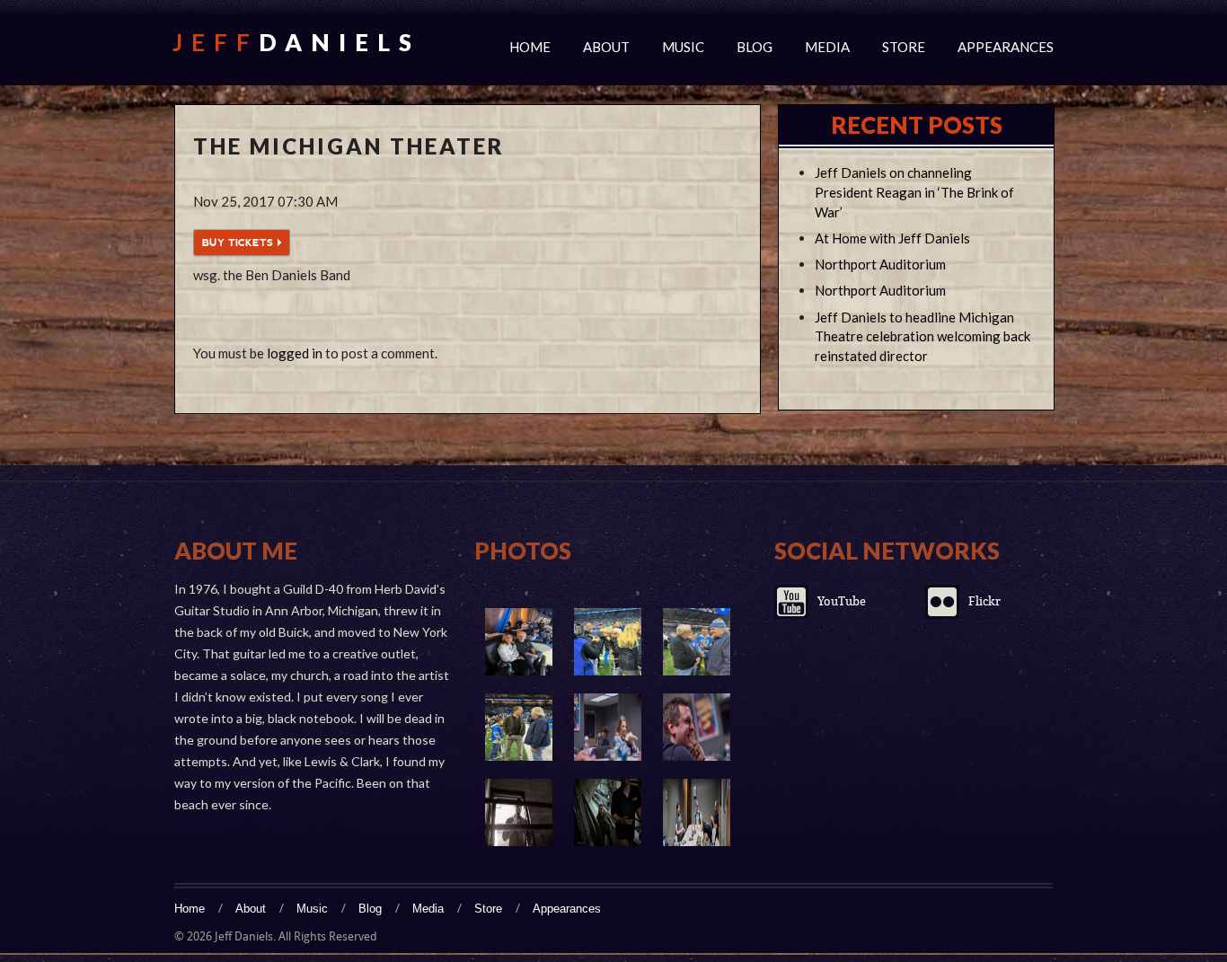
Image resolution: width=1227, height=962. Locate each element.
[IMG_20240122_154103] (519, 727)
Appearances (1006, 47)
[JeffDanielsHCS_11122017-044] (697, 812)
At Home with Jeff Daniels (892, 238)
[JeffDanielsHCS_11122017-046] (608, 812)
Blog (754, 47)
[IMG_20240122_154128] (519, 642)
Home (530, 47)
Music (683, 47)
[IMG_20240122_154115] (608, 642)
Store (903, 47)
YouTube (841, 601)
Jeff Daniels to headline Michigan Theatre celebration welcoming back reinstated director (922, 337)
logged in (294, 353)
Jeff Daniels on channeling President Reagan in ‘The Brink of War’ (914, 192)
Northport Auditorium (880, 264)
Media (827, 47)
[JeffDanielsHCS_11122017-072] (697, 727)
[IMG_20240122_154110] (697, 642)
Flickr (984, 601)
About (606, 47)
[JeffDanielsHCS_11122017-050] (519, 812)
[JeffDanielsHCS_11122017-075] (608, 727)
